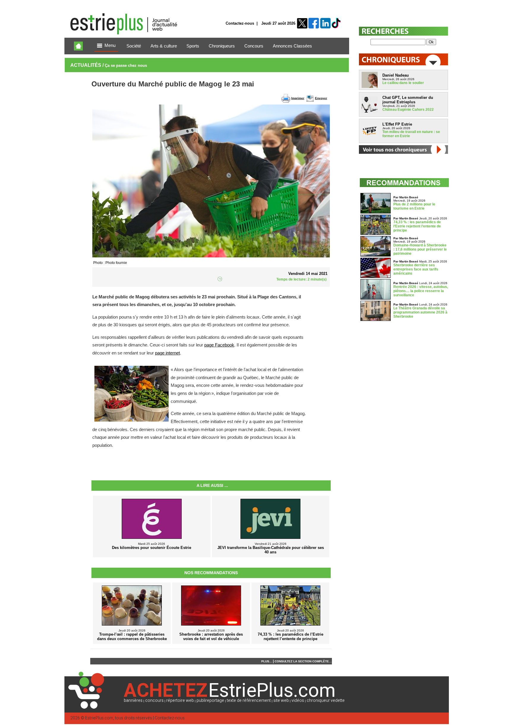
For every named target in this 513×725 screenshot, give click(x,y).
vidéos (298, 700)
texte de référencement (249, 700)
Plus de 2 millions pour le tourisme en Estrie (414, 206)
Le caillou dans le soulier (403, 83)
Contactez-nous (240, 23)
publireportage (210, 700)
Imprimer (297, 98)
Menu (110, 45)
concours (154, 700)
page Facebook (219, 345)
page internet (167, 353)
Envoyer (321, 98)
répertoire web (180, 700)
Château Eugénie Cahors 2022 (408, 109)
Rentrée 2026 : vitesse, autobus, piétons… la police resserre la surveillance (420, 291)
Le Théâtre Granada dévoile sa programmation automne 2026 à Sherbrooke (420, 312)
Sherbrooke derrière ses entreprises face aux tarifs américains (415, 269)
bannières (133, 700)
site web (281, 700)
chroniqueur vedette (326, 700)
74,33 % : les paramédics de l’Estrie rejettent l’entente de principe (417, 226)
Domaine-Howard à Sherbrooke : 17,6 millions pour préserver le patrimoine (420, 249)
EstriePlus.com (99, 718)
